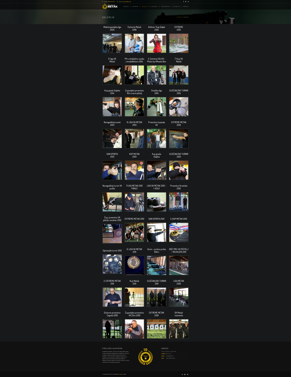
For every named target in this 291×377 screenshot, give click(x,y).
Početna (179, 17)
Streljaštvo (165, 6)
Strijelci (154, 6)
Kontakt (186, 6)
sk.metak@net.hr (169, 356)
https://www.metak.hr (170, 358)
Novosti (126, 6)
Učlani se (176, 6)
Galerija (145, 6)
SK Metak (135, 6)
